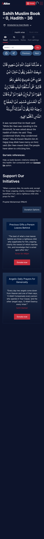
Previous (26, 53)
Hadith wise (20, 32)
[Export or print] (6, 53)
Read (5, 40)
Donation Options (31, 210)
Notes (23, 40)
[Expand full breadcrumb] (4, 25)
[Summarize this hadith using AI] (13, 53)
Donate (32, 3)
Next (37, 53)
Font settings (33, 40)
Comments (14, 40)
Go (37, 47)
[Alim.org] (6, 3)
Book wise (33, 32)
